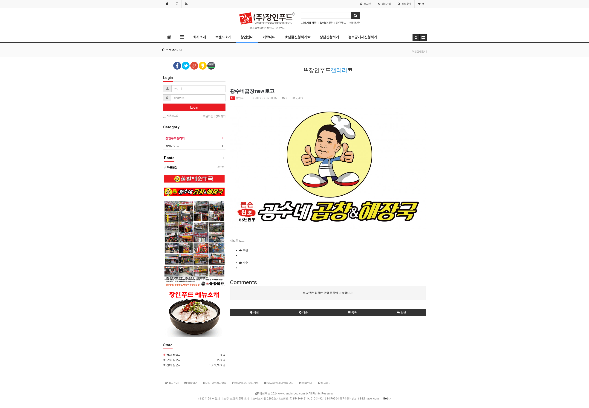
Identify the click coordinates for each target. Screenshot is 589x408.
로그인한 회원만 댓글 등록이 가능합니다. (328, 292)
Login (194, 107)
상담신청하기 (329, 37)
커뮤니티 (269, 37)
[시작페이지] (167, 4)
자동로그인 (172, 115)
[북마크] (176, 4)
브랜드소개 (223, 37)
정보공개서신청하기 (362, 37)
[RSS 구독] (186, 4)
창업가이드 (172, 145)
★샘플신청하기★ (297, 37)
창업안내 (246, 37)
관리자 (386, 398)
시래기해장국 (308, 22)
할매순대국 (326, 22)
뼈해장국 (354, 22)
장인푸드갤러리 (175, 138)
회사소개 (199, 37)
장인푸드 (341, 22)
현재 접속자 (173, 355)
